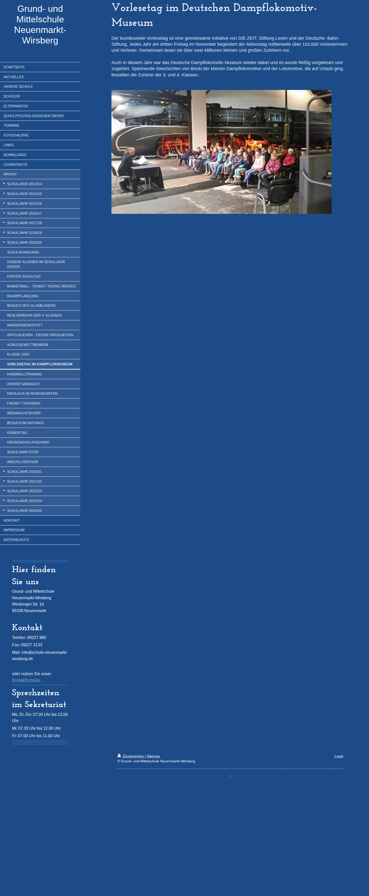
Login (339, 756)
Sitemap (153, 756)
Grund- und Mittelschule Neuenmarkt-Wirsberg (40, 24)
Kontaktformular (26, 680)
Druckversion (133, 756)
